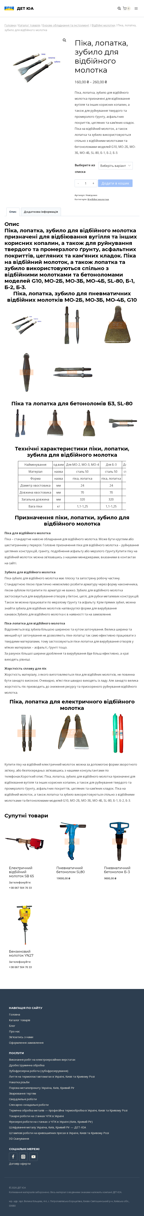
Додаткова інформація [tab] (41, 211)
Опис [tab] (12, 211)
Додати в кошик (115, 183)
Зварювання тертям (22, 1093)
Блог (12, 1026)
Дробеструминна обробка (26, 1065)
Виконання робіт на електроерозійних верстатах (42, 1059)
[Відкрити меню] (136, 8)
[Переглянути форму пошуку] (117, 8)
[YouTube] (33, 1157)
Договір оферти (20, 1163)
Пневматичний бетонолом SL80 (70, 870)
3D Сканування (19, 1138)
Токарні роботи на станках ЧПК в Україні (36, 1116)
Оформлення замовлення (26, 1042)
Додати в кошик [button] (71, 887)
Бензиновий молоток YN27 (21, 953)
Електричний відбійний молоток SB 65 (21, 872)
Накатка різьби (19, 1082)
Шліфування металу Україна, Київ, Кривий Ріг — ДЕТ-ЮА (47, 1127)
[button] (64, 40)
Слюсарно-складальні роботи (29, 1105)
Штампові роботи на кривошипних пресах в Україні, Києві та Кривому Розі (59, 1133)
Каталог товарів (19, 1020)
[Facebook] (13, 1157)
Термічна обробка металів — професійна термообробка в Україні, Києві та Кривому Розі (68, 1110)
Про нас (14, 1031)
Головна (14, 1014)
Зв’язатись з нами (21, 1037)
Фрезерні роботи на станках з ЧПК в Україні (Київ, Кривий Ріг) (51, 1121)
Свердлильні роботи (23, 1099)
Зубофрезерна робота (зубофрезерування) (38, 1071)
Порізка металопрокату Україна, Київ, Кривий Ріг (41, 1088)
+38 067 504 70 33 (20, 887)
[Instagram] (23, 1157)
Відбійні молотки (98, 199)
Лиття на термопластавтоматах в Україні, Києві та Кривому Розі (52, 1076)
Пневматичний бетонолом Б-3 (117, 870)
